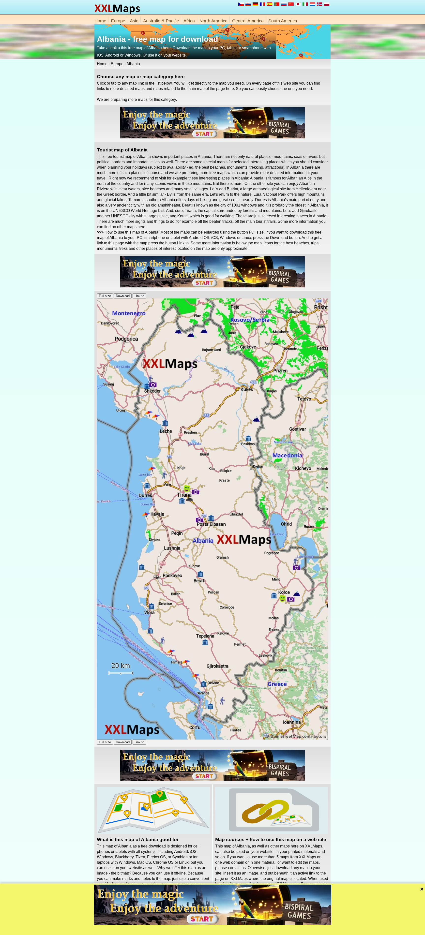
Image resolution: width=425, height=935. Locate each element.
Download (123, 296)
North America (213, 20)
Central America (248, 20)
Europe (118, 20)
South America (282, 20)
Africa (189, 20)
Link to (139, 296)
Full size (105, 296)
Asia (134, 20)
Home (100, 20)
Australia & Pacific (161, 20)
